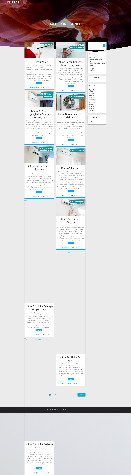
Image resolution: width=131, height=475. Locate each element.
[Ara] (104, 45)
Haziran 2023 (92, 103)
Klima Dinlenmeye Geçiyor (70, 220)
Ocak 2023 (91, 110)
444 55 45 (13, 1)
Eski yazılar (81, 394)
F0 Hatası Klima (39, 62)
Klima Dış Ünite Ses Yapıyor (71, 358)
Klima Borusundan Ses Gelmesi (71, 115)
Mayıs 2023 (91, 104)
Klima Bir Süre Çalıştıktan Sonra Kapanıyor (39, 114)
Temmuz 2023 (92, 101)
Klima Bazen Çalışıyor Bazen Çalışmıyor (71, 63)
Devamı (39, 82)
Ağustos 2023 (92, 99)
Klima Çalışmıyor (70, 168)
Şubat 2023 (91, 108)
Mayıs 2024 (91, 95)
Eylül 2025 (91, 93)
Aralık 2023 (91, 97)
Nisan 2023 (91, 106)
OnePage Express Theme (77, 409)
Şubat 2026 (91, 91)
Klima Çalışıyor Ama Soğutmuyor (39, 168)
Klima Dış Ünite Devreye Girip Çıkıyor (39, 308)
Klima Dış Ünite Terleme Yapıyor (39, 446)
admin (33, 87)
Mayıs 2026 (91, 90)
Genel (90, 121)
